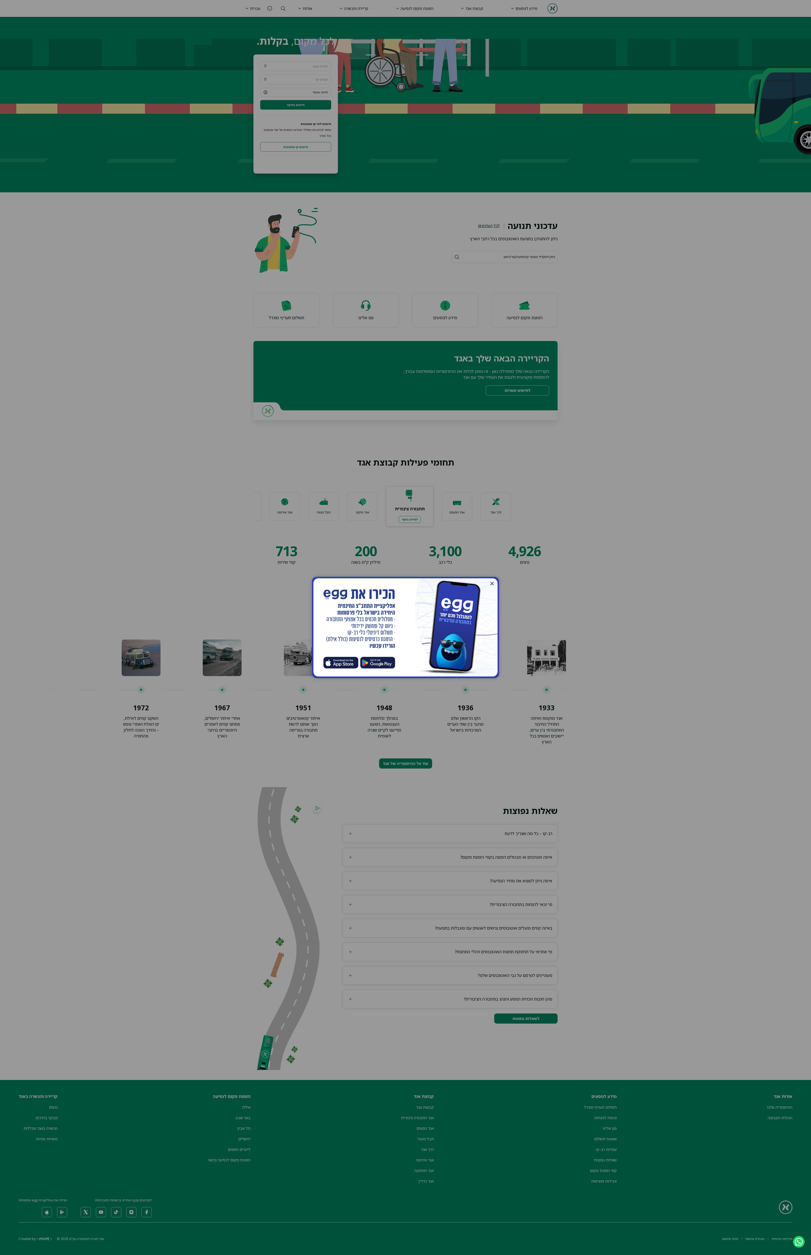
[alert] (796, 1242)
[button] (492, 583)
